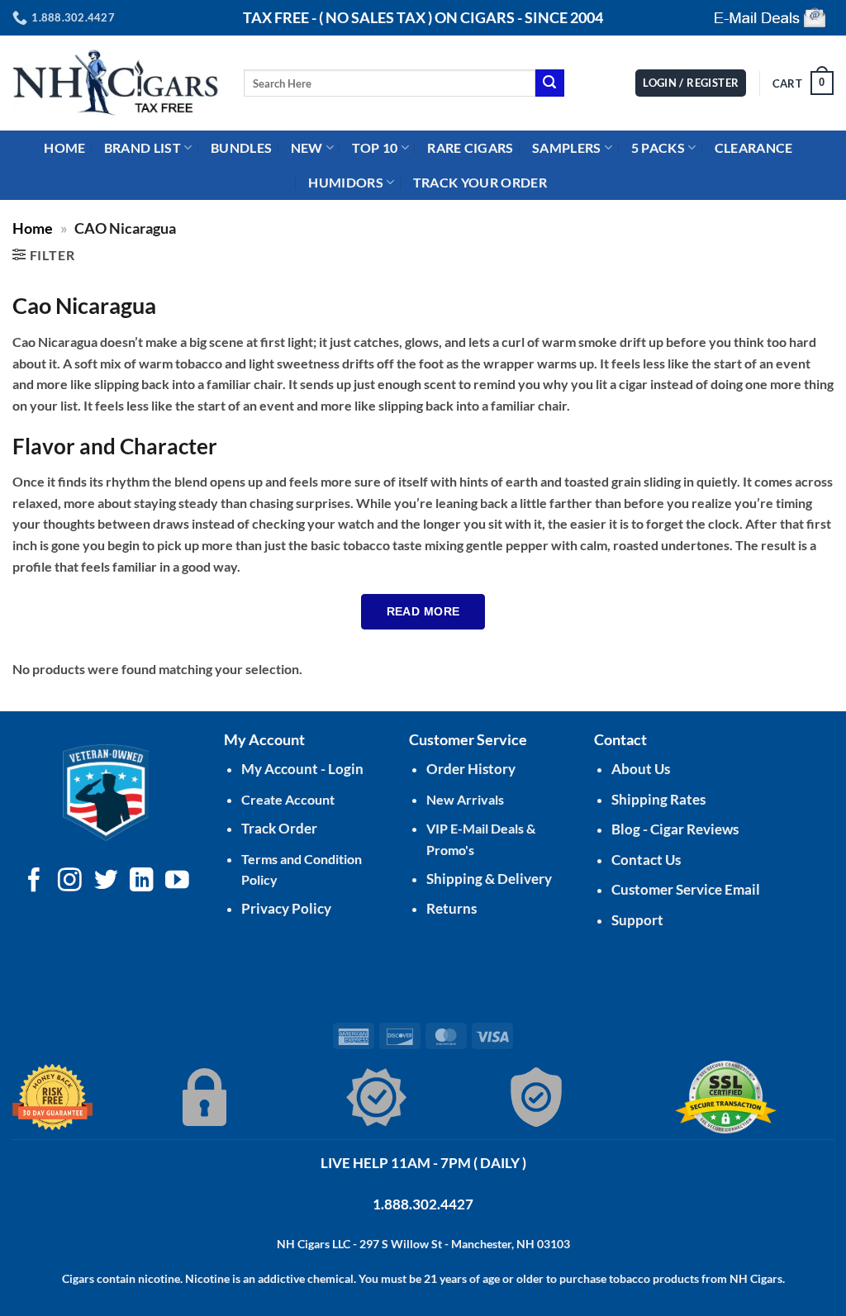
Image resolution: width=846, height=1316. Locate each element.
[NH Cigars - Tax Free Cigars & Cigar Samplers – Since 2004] (115, 83)
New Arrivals (465, 799)
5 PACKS (658, 147)
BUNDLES (241, 147)
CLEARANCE (754, 147)
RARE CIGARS (470, 147)
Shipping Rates (658, 799)
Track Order (279, 828)
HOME (64, 147)
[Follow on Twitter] (106, 881)
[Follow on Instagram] (70, 881)
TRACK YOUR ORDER (480, 182)
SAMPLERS (566, 147)
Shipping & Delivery (489, 878)
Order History (471, 768)
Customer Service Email (685, 889)
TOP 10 (374, 147)
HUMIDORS (345, 182)
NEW (307, 147)
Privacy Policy (286, 908)
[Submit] (549, 83)
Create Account (288, 799)
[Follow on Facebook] (34, 881)
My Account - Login (302, 768)
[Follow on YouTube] (177, 881)
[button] (803, 83)
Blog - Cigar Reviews (675, 829)
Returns (451, 908)
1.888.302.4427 (423, 1204)
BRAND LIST (142, 147)
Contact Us (646, 859)
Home (32, 228)
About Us (640, 768)
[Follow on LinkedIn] (142, 881)
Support (637, 920)
